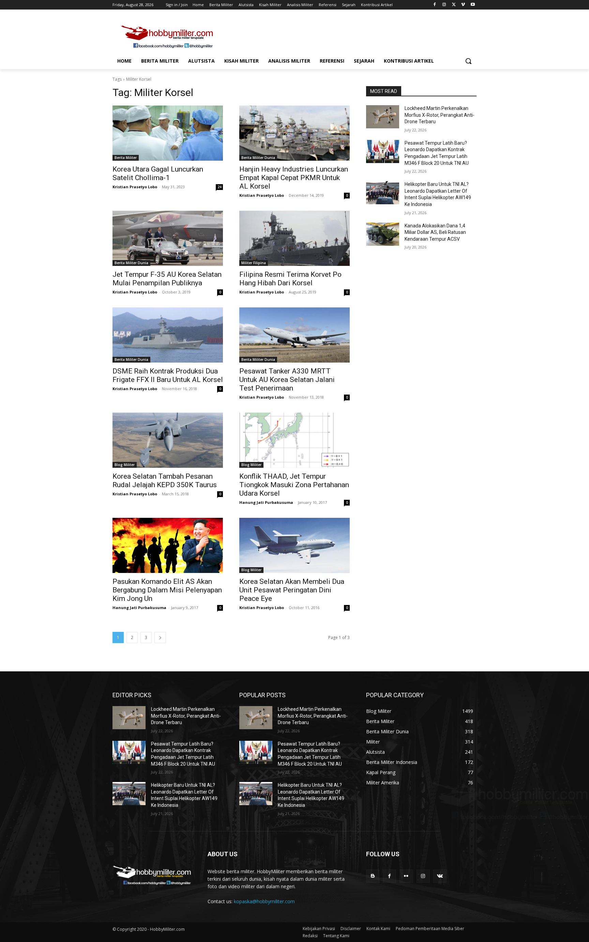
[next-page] (160, 637)
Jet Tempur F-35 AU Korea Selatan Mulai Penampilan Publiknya (167, 278)
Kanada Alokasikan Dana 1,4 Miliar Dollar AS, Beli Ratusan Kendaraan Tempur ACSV (435, 232)
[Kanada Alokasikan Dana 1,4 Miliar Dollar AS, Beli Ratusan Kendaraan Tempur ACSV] (382, 234)
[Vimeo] (463, 5)
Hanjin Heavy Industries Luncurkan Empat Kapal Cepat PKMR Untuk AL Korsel (293, 177)
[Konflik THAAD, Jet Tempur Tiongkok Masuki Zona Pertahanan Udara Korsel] (294, 440)
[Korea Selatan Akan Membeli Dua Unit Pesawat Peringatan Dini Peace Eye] (294, 545)
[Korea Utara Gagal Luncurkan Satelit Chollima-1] (167, 133)
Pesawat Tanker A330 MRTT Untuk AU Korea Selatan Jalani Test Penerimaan (287, 379)
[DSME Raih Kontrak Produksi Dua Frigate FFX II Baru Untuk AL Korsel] (167, 335)
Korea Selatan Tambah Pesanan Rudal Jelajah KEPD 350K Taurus (164, 480)
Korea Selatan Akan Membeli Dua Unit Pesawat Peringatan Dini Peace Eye (291, 590)
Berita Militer (126, 157)
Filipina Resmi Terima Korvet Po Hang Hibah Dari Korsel (290, 278)
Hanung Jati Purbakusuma (266, 502)
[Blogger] (372, 876)
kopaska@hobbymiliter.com (264, 901)
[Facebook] (435, 5)
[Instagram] (444, 5)
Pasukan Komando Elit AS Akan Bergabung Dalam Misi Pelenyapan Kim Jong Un (167, 590)
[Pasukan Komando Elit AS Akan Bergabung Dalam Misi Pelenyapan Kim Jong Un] (167, 545)
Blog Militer (125, 464)
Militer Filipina (253, 262)
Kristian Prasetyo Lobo (134, 186)
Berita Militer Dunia (258, 157)
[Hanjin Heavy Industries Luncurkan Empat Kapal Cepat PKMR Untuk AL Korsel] (294, 133)
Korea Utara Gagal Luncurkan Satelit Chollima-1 (157, 173)
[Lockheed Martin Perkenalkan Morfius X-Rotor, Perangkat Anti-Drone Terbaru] (382, 116)
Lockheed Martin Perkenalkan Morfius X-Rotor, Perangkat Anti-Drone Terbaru (439, 115)
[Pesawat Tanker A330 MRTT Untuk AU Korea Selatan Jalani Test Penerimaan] (294, 335)
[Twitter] (454, 5)
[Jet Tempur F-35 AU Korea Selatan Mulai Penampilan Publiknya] (167, 238)
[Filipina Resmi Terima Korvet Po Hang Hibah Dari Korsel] (294, 238)
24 (219, 187)
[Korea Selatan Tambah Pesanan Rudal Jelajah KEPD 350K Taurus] (167, 440)
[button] (468, 61)
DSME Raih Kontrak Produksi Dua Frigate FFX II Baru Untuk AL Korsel (167, 375)
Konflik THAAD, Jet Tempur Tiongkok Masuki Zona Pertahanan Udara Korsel (294, 484)
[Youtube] (473, 5)
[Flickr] (406, 876)
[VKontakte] (440, 876)
